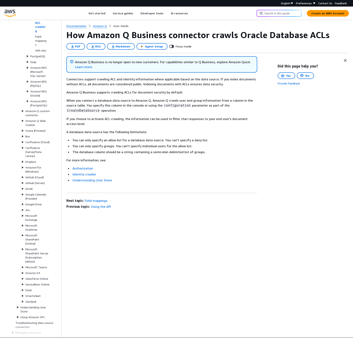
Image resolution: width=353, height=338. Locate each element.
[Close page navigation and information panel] (345, 60)
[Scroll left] (85, 13)
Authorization (83, 168)
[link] (120, 26)
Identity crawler (84, 174)
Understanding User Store (92, 180)
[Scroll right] (191, 13)
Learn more (83, 67)
